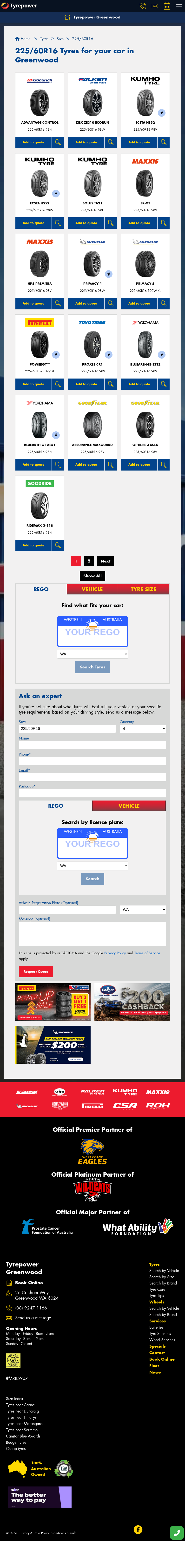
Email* (24, 770)
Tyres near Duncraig (22, 1411)
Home (25, 38)
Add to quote (33, 142)
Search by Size (161, 1276)
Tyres (154, 1264)
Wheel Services (162, 1339)
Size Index (14, 1398)
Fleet (154, 1365)
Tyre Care (157, 1289)
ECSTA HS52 (145, 123)
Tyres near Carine (20, 1404)
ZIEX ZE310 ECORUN (92, 123)
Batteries (156, 1327)
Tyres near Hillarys (21, 1417)
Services (157, 1321)
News (155, 1372)
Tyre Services (160, 1333)
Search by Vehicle (164, 1270)
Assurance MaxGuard (92, 445)
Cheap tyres (16, 1448)
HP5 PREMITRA (40, 284)
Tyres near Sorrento (22, 1429)
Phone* (25, 754)
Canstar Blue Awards (23, 1436)
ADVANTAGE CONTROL (39, 123)
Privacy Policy (115, 953)
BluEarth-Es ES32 (145, 364)
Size (22, 721)
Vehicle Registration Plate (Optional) (48, 902)
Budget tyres (16, 1442)
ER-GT (145, 203)
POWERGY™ (40, 364)
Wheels (156, 1302)
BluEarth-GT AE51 (39, 445)
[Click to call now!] (143, 6)
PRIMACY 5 (145, 284)
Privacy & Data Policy (34, 1533)
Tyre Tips (156, 1295)
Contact (157, 1352)
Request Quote (36, 971)
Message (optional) (34, 919)
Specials (157, 1346)
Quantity (127, 721)
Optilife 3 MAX (145, 445)
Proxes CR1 (92, 364)
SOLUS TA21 (92, 203)
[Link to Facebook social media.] (137, 1529)
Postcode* (27, 786)
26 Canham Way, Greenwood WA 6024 (37, 1295)
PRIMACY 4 (92, 284)
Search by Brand (163, 1283)
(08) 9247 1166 (31, 1308)
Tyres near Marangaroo (25, 1423)
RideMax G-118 (39, 526)
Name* (25, 738)
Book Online (162, 1359)
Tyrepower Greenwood (96, 17)
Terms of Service (147, 953)
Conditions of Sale (64, 1533)
